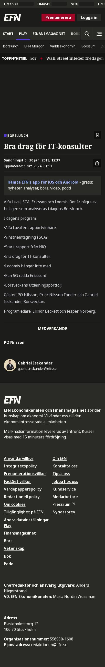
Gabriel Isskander (35, 363)
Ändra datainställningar (26, 519)
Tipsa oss (61, 473)
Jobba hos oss (65, 481)
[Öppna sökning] (87, 34)
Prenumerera (58, 17)
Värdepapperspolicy (23, 489)
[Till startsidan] (12, 17)
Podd (8, 563)
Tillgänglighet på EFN (23, 512)
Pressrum (61, 504)
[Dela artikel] (97, 163)
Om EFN (59, 458)
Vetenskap (14, 548)
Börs (8, 540)
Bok (7, 556)
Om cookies (15, 504)
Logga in (89, 17)
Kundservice (64, 489)
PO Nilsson (14, 342)
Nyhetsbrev (63, 512)
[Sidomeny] (99, 34)
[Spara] (97, 135)
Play (7, 525)
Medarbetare (65, 496)
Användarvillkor (18, 458)
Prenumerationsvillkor (25, 473)
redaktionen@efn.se (49, 644)
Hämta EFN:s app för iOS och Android (43, 182)
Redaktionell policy (22, 496)
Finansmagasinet (20, 533)
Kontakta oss (65, 466)
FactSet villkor (17, 481)
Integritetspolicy (20, 466)
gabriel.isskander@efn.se (37, 368)
